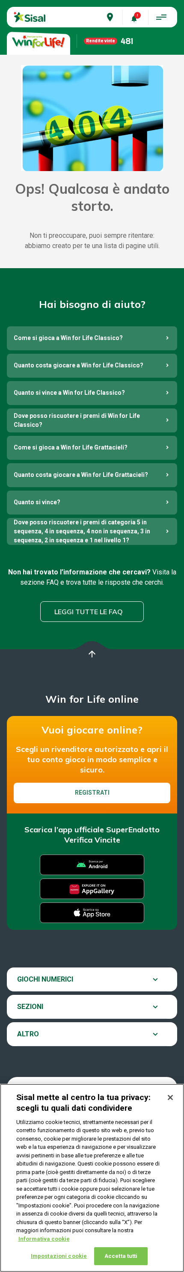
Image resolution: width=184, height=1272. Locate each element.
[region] (92, 1178)
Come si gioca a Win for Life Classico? (68, 337)
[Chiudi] (170, 1097)
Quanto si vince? (37, 502)
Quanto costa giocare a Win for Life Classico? (78, 365)
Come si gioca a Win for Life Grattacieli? (71, 447)
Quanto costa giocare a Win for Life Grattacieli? (81, 474)
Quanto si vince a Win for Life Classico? (69, 392)
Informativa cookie (44, 1239)
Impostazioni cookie (59, 1256)
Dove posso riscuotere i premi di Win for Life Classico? (77, 420)
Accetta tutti (121, 1256)
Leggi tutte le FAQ (88, 611)
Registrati (92, 792)
